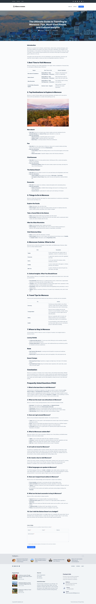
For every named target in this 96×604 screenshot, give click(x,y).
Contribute (81, 6)
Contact (75, 6)
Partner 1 (13, 1)
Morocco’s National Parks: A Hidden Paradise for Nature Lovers (40, 560)
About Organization (41, 575)
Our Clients (39, 576)
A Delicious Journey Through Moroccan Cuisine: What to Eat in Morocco (25, 576)
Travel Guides (55, 30)
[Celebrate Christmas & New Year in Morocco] (50, 560)
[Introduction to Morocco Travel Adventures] (14, 591)
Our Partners (39, 577)
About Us (70, 6)
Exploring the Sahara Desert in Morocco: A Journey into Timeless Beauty (22, 560)
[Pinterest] (79, 1)
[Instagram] (77, 1)
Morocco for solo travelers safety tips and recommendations (77, 560)
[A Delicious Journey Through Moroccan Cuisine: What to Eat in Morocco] (14, 577)
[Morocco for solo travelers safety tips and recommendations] (68, 560)
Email (43, 530)
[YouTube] (81, 1)
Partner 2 (18, 1)
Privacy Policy (81, 601)
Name (29, 530)
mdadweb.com (20, 601)
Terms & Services (74, 601)
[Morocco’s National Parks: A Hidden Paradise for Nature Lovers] (32, 560)
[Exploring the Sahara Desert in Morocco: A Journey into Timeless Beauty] (14, 560)
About (23, 1)
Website (58, 530)
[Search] (83, 1)
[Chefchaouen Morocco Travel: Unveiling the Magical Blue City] (14, 584)
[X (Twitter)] (75, 1)
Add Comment (31, 533)
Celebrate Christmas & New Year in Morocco (58, 560)
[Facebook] (73, 1)
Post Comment (31, 547)
